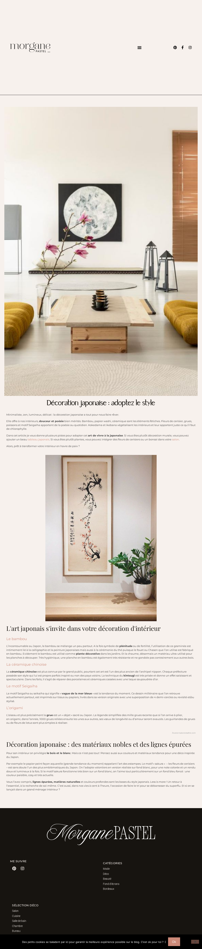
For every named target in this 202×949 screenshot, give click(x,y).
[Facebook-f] (182, 47)
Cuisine (16, 916)
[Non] (195, 942)
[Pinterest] (175, 47)
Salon (15, 910)
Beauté (107, 878)
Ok (174, 942)
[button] (139, 47)
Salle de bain (19, 920)
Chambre (17, 926)
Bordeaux (108, 888)
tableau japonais (38, 439)
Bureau (16, 930)
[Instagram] (190, 47)
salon (175, 439)
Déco (106, 873)
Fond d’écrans (111, 883)
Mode (106, 868)
